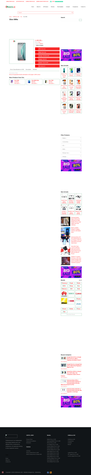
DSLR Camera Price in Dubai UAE (34, 454)
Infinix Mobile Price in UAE (53, 454)
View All (80, 280)
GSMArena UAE (71, 439)
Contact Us (83, 6)
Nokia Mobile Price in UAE (53, 456)
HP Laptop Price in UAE (73, 454)
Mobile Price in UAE (10, 1)
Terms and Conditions (31, 441)
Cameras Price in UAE (30, 1)
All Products (45, 6)
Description (28, 69)
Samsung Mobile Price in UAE (53, 441)
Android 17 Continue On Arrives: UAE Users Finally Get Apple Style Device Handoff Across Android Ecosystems (76, 259)
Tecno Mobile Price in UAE (53, 461)
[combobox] (44, 12)
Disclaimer (28, 442)
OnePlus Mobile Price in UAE (53, 458)
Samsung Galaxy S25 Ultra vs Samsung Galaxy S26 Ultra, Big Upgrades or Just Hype (74, 390)
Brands (69, 444)
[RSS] (51, 472)
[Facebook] (48, 472)
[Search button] (72, 12)
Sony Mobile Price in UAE (52, 460)
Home (32, 6)
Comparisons (75, 6)
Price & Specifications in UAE (17, 69)
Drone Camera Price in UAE (32, 452)
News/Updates (60, 6)
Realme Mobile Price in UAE (53, 449)
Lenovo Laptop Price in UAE (74, 456)
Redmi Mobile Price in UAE (53, 447)
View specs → (17, 83)
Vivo (22, 77)
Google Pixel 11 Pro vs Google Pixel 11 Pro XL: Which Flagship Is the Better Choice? (74, 359)
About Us (38, 6)
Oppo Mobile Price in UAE (53, 451)
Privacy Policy (29, 439)
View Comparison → (64, 361)
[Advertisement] (34, 30)
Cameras (28, 450)
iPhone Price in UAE (51, 442)
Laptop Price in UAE (20, 1)
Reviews (52, 6)
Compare (68, 6)
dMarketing (38, 472)
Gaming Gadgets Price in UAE (42, 1)
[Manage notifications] (3, 472)
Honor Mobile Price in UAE (53, 453)
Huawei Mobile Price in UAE (53, 446)
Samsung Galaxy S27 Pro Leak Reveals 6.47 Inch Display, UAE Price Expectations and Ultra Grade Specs (76, 240)
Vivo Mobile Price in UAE (52, 444)
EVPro (57, 1)
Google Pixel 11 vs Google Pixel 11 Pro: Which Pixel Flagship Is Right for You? (74, 366)
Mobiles (41, 43)
